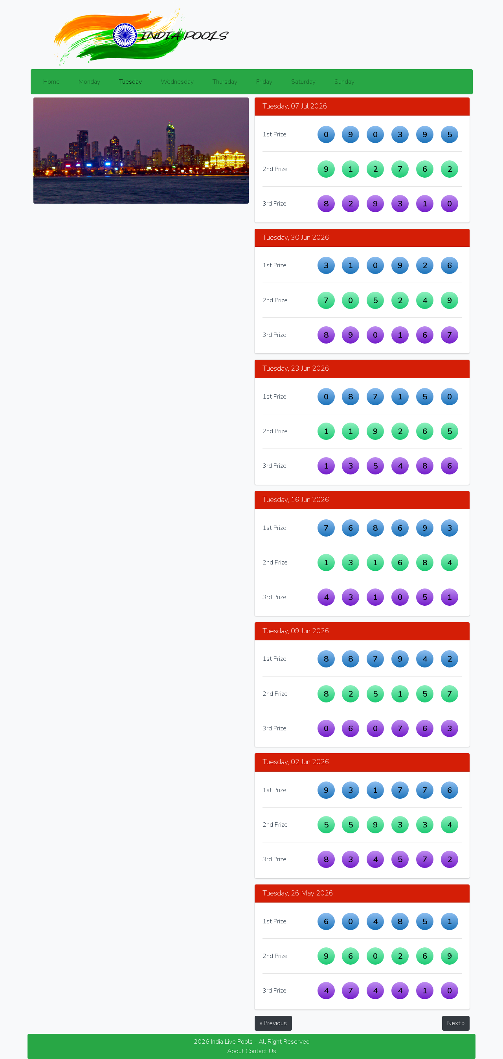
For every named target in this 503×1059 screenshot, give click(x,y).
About (235, 1051)
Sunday (344, 81)
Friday (264, 81)
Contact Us (261, 1051)
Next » (455, 1023)
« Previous (273, 1023)
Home (51, 81)
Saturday (303, 81)
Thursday (225, 81)
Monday (89, 81)
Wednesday (177, 81)
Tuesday (130, 81)
